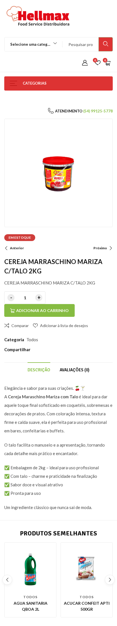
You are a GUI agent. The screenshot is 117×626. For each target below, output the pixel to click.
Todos (32, 339)
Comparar (20, 325)
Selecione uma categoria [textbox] (32, 44)
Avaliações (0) (74, 369)
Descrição (39, 369)
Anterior (17, 248)
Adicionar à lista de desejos (64, 325)
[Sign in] (85, 63)
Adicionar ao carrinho (42, 310)
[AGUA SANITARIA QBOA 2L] (30, 568)
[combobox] (31, 44)
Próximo (100, 248)
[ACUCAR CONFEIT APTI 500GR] (87, 568)
